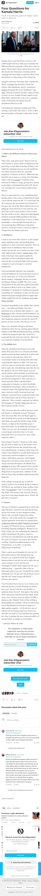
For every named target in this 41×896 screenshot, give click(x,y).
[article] (20, 818)
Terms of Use (29, 867)
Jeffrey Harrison (11, 755)
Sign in (37, 2)
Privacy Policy (20, 870)
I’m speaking (11, 490)
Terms (30, 881)
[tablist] (10, 713)
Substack (11, 892)
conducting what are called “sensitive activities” (20, 523)
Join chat (20, 141)
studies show (28, 253)
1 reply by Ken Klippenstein (16, 748)
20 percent (5, 313)
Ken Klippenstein (7, 21)
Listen (37, 22)
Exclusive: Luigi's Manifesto (13, 813)
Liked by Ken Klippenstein (14, 733)
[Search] (37, 808)
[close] (35, 828)
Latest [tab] (9, 808)
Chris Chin (9, 731)
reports (36, 214)
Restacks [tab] (14, 713)
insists (23, 403)
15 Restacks (25, 693)
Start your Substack (15, 887)
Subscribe (30, 2)
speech (4, 90)
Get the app (30, 887)
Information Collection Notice (24, 868)
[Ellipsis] (38, 730)
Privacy (24, 881)
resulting (5, 466)
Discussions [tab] (16, 808)
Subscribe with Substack (22, 862)
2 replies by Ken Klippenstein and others (20, 790)
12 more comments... (8, 798)
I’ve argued (15, 180)
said (31, 415)
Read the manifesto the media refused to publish (15, 817)
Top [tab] (4, 808)
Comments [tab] (6, 713)
